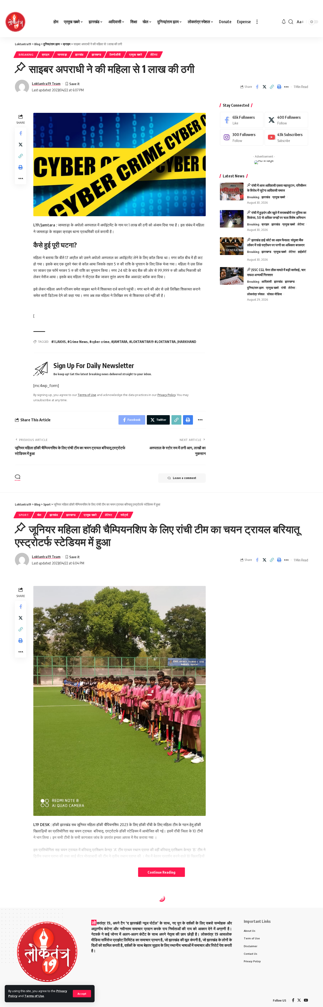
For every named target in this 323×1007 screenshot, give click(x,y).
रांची (283, 288)
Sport (24, 515)
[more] (257, 21)
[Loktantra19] (15, 21)
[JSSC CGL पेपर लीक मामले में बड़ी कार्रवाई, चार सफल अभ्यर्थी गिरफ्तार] (232, 276)
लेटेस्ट (154, 54)
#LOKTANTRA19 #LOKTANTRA (152, 342)
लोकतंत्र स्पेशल (256, 294)
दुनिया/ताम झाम (255, 288)
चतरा (37, 908)
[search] (290, 21)
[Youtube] (286, 137)
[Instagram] (241, 137)
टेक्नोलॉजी (115, 54)
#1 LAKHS (58, 342)
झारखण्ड (96, 54)
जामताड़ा (62, 54)
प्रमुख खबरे (135, 54)
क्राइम (45, 54)
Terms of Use (34, 996)
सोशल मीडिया (274, 294)
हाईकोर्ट (302, 252)
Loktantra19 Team (46, 83)
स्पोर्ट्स (124, 515)
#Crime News (77, 342)
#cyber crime (99, 342)
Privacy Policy (166, 395)
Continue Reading (161, 872)
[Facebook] (241, 120)
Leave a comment (184, 478)
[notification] (283, 21)
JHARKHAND (186, 342)
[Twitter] (286, 120)
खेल (39, 515)
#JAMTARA (119, 342)
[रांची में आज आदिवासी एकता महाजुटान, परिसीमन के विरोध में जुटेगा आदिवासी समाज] (232, 191)
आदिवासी (267, 281)
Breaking (26, 54)
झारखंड (79, 54)
